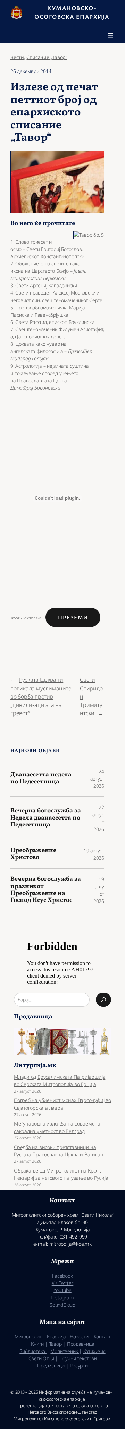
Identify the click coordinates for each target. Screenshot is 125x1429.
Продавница (80, 1344)
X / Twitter (63, 1283)
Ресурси (79, 1365)
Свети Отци (41, 1358)
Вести (17, 57)
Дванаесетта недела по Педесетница (41, 779)
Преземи (73, 617)
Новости (80, 1336)
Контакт (102, 1336)
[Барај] (103, 1000)
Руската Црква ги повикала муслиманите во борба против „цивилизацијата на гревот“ (41, 696)
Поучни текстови (78, 1358)
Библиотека (33, 1351)
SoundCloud (62, 1304)
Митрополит (29, 1336)
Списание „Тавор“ (46, 57)
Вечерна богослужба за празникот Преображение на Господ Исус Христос (45, 890)
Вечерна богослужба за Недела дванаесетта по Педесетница (45, 818)
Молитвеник (64, 1351)
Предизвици (51, 1365)
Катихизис (94, 1351)
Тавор (56, 1344)
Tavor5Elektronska (25, 617)
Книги (37, 1344)
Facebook (62, 1275)
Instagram (62, 1297)
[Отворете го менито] (110, 35)
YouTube (62, 1290)
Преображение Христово (33, 854)
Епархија (56, 1336)
